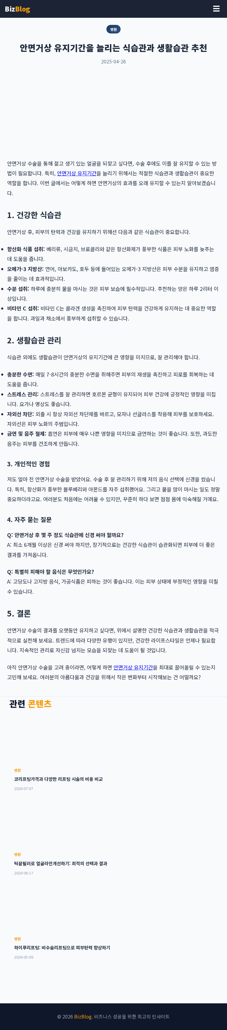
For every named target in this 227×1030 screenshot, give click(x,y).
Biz (17, 8)
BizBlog (83, 1016)
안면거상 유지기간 (76, 173)
